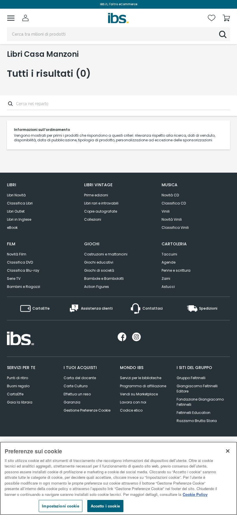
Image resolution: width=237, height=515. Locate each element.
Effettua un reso (77, 394)
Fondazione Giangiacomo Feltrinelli (200, 402)
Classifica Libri (20, 203)
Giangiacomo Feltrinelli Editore (197, 388)
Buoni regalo (18, 385)
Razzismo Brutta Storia (197, 420)
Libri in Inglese (19, 219)
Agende (168, 262)
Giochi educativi (98, 262)
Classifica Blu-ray (23, 270)
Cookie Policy (195, 494)
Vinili (166, 211)
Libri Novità (16, 195)
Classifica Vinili (175, 227)
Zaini (166, 278)
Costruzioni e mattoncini (105, 254)
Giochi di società (99, 270)
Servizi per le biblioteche (140, 377)
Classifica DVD (20, 262)
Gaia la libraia (19, 402)
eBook (12, 227)
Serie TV (14, 278)
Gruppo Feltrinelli (191, 377)
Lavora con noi (133, 402)
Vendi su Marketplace (139, 394)
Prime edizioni (96, 195)
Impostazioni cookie (60, 506)
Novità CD (170, 195)
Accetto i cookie (105, 506)
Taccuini (169, 254)
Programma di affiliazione (143, 385)
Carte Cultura (76, 385)
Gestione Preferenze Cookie (87, 410)
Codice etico (131, 410)
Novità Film (16, 254)
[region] (118, 478)
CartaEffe (15, 394)
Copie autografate (100, 211)
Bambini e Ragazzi (23, 286)
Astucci (168, 286)
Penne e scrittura (176, 270)
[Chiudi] (227, 451)
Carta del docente (80, 377)
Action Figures (96, 286)
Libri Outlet (16, 211)
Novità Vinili (172, 219)
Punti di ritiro (17, 377)
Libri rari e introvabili (101, 203)
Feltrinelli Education (193, 412)
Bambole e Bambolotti (104, 278)
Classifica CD (174, 203)
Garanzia (72, 402)
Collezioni (92, 219)
